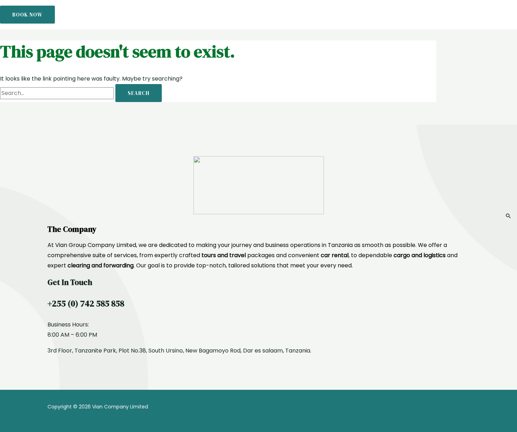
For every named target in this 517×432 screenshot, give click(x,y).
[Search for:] (57, 93)
